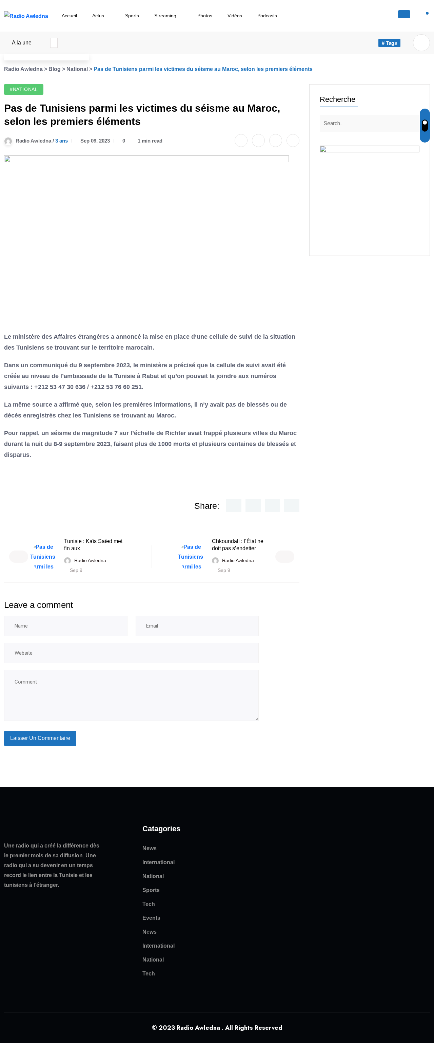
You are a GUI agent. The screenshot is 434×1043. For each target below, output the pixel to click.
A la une (22, 42)
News (149, 848)
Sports (132, 15)
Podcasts (267, 15)
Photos (204, 15)
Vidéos (235, 15)
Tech (148, 904)
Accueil (69, 15)
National (153, 876)
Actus (98, 15)
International (158, 862)
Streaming (165, 15)
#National (24, 89)
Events (151, 918)
